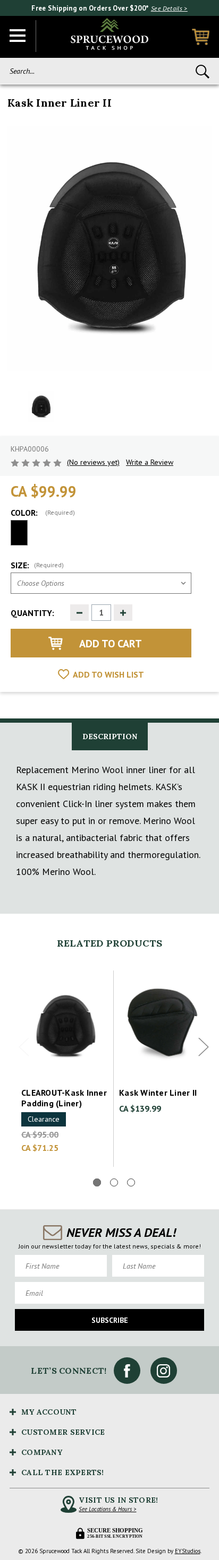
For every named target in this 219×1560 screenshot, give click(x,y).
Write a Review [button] (149, 462)
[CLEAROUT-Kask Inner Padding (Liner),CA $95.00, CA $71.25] (65, 1024)
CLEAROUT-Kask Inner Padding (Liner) (64, 1097)
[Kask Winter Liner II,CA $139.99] (163, 1024)
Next (203, 1047)
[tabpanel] (65, 1068)
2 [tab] (114, 1182)
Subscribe (109, 1320)
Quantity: (32, 613)
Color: (43, 512)
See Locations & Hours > (107, 1509)
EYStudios (187, 1551)
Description (109, 736)
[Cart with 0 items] (200, 37)
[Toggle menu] (18, 36)
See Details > (169, 8)
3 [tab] (131, 1182)
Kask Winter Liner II (158, 1092)
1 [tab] (97, 1182)
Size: (37, 565)
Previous (24, 1047)
